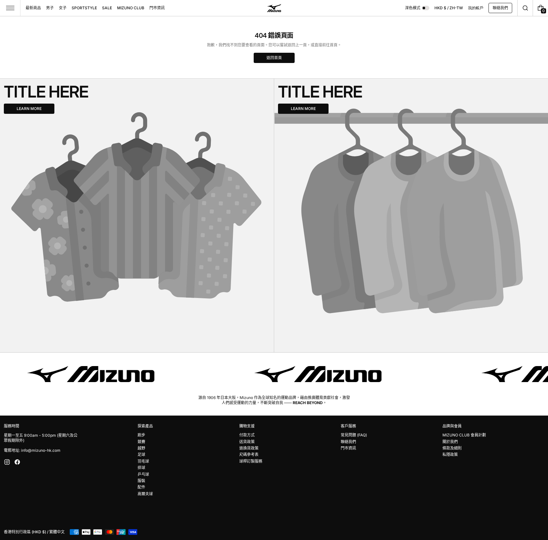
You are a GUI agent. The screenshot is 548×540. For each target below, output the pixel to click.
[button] (525, 8)
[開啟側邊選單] (10, 8)
